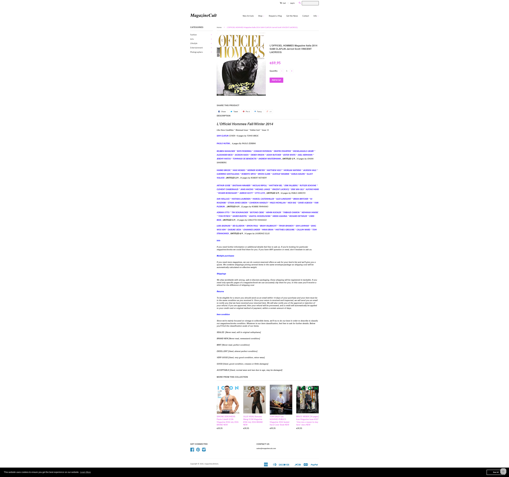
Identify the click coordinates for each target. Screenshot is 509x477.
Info (315, 16)
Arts (192, 39)
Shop (260, 16)
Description (223, 115)
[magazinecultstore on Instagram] (204, 451)
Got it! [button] (496, 472)
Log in (292, 3)
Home (219, 28)
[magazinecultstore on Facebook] (192, 451)
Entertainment (196, 48)
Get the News (292, 16)
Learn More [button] (85, 472)
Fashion (193, 35)
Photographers (196, 52)
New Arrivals (248, 16)
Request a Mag (275, 16)
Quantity (274, 71)
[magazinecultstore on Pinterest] (198, 451)
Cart (284, 3)
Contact (305, 16)
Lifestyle (193, 43)
